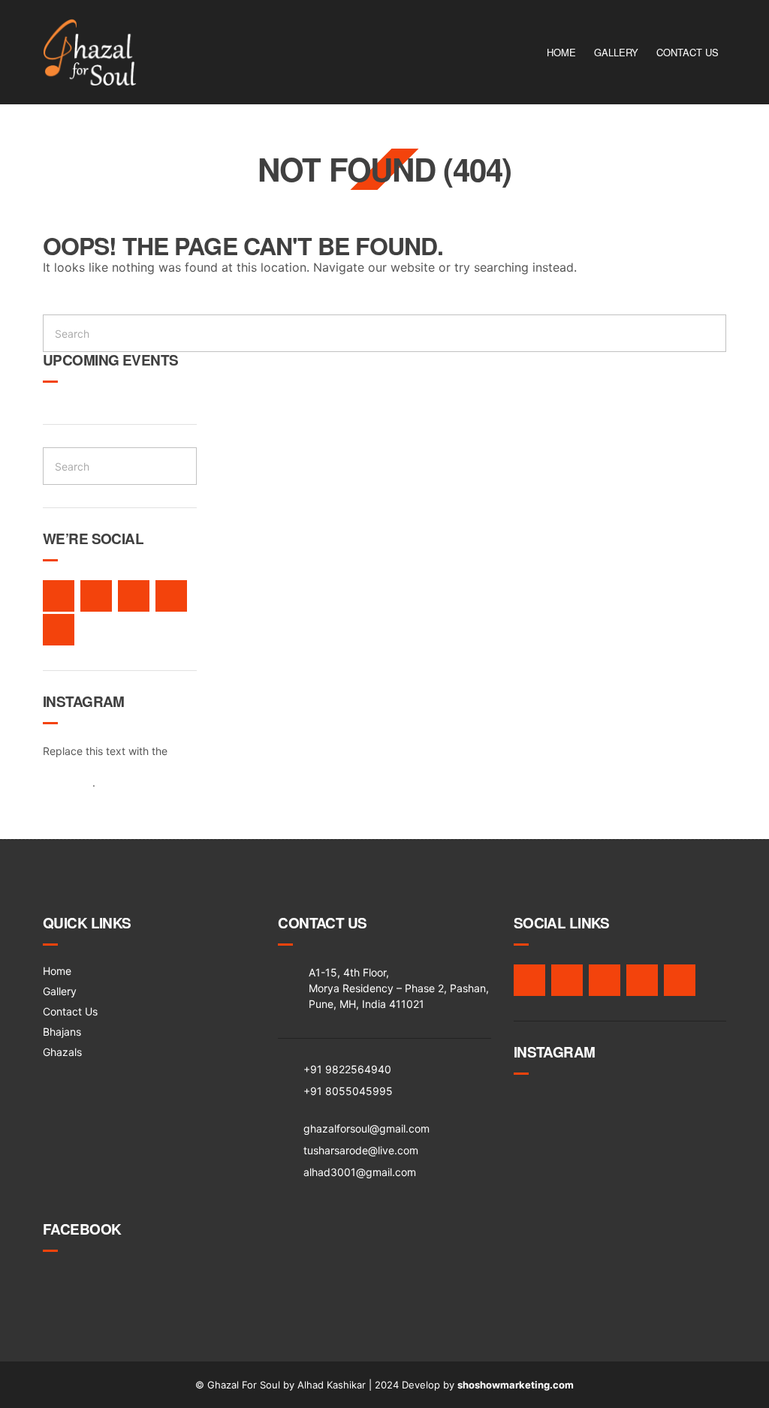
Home (561, 52)
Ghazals (62, 1051)
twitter (96, 596)
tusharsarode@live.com (360, 1150)
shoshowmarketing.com (515, 1385)
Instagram (133, 596)
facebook (58, 596)
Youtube (58, 629)
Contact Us (687, 52)
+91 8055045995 (348, 1091)
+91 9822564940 (347, 1069)
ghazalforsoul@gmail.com (366, 1128)
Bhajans (62, 1031)
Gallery (616, 52)
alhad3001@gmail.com (359, 1172)
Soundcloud (171, 596)
